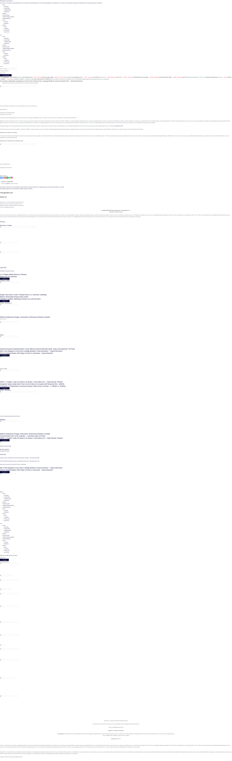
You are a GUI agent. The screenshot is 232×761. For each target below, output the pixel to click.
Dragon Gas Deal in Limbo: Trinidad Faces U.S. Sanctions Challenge (23, 295)
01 (227, 77)
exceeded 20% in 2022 (118, 125)
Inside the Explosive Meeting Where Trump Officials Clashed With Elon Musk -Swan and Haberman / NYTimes (37, 349)
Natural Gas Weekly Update (5, 446)
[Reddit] (5, 178)
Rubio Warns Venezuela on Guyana (7, 270)
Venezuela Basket (75, 77)
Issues (5, 26)
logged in (8, 183)
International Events (7, 18)
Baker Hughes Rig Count (213, 77)
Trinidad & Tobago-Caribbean (8, 16)
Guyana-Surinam (6, 15)
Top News (6, 21)
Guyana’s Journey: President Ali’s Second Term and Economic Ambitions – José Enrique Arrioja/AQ (19, 457)
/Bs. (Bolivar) (37, 79)
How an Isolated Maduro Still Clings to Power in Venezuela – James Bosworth (26, 353)
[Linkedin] (7, 178)
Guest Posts (6, 31)
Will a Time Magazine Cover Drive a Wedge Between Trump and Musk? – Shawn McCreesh (31, 351)
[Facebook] (1, 178)
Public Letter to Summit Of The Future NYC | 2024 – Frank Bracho (13, 464)
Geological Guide (7, 10)
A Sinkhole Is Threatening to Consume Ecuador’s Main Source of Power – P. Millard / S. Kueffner (33, 386)
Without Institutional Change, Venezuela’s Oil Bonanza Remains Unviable (25, 317)
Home (4, 5)
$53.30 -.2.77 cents (59, 77)
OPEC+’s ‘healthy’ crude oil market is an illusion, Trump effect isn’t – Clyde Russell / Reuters (31, 382)
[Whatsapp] (9, 178)
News (4, 20)
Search (1, 68)
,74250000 (47, 79)
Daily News (6, 23)
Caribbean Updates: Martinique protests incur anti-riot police (20, 299)
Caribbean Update (5, 280)
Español (4, 13)
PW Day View (7, 30)
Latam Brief (3, 267)
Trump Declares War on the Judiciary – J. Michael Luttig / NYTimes (22, 436)
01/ (42, 77)
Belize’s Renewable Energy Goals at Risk (14, 297)
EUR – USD (19, 79)
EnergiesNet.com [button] (83, 2)
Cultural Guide (7, 8)
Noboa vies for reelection (8, 276)
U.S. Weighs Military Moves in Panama (13, 274)
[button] (116, 35)
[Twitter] (3, 178)
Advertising (6, 6)
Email (1, 72)
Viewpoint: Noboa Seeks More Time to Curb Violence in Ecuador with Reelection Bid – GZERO (32, 384)
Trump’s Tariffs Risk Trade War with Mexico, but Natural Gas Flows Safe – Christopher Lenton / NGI (19, 461)
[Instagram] (12, 178)
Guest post (3, 454)
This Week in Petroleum (4, 451)
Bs (42, 79)
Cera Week (6, 28)
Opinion (4, 25)
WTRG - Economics (5, 390)
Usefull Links (6, 11)
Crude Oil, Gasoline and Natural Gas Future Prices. (10, 416)
